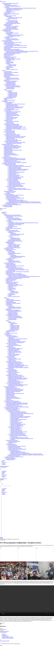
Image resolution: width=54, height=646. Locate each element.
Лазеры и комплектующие (7, 40)
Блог (3, 461)
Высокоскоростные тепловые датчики (11, 145)
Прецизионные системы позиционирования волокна (15, 142)
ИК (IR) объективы (7, 25)
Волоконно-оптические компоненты (10, 80)
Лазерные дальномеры (8, 24)
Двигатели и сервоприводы (11, 335)
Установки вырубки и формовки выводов (15, 185)
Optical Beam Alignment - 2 (9, 152)
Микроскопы (10, 190)
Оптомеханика (4, 101)
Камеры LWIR (8, 10)
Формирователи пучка (10, 59)
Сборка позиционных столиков (12, 139)
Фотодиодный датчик (8, 151)
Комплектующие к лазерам (9, 57)
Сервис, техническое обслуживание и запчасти (12, 204)
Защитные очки (9, 281)
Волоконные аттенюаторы (11, 81)
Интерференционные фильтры (9, 84)
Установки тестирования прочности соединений (17, 188)
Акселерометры (9, 33)
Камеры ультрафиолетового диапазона (13, 23)
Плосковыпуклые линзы (12, 93)
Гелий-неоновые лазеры (8, 46)
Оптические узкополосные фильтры (12, 85)
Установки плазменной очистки (14, 181)
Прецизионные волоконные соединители (13, 143)
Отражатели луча (9, 116)
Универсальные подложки (11, 133)
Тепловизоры (6, 7)
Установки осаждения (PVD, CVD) (14, 178)
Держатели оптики (7, 110)
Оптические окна (7, 76)
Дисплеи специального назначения (10, 5)
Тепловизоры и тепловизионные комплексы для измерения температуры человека (23, 222)
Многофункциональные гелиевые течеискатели (15, 195)
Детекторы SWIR (7, 12)
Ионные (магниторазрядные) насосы (15, 448)
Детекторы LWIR (7, 4)
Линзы (5, 89)
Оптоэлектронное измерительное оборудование (12, 146)
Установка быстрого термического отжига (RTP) (17, 170)
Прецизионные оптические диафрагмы (11, 75)
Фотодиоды (8, 60)
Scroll (1, 645)
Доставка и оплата (5, 636)
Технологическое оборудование (10, 164)
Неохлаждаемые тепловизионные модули (11, 13)
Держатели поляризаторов (11, 118)
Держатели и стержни (8, 120)
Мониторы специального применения (13, 6)
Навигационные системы (6, 30)
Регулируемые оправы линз (11, 113)
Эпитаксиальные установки (16, 420)
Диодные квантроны (12, 65)
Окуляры (5, 14)
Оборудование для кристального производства (14, 165)
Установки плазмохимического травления (16, 176)
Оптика (3, 70)
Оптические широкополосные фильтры (13, 86)
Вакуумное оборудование (8, 194)
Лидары (7, 19)
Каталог (3, 213)
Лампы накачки (9, 66)
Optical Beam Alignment (8, 150)
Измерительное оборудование (7, 144)
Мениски (10, 91)
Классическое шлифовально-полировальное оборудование (14, 159)
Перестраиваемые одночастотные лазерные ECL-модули (16, 45)
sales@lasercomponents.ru (4, 466)
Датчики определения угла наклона (12, 39)
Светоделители (7, 77)
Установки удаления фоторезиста (14, 177)
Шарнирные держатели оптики (12, 112)
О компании (4, 212)
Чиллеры (8, 68)
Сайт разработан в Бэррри (4, 640)
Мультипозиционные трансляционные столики (14, 137)
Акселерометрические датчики (14, 35)
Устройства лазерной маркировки (10, 56)
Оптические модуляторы (8, 41)
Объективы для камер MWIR (11, 28)
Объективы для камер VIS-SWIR (12, 26)
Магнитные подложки (10, 132)
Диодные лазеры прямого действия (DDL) (11, 49)
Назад (1, 209)
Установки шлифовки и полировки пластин (18, 419)
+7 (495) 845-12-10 (3, 467)
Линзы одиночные (9, 90)
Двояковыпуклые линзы (12, 94)
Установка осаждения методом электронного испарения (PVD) (19, 166)
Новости (3, 460)
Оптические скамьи (7, 129)
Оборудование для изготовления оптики (9, 157)
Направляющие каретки (10, 130)
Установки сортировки (12, 171)
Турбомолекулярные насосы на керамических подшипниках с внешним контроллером (24, 201)
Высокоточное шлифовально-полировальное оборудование (15, 158)
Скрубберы (8, 193)
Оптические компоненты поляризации (11, 72)
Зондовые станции (11, 187)
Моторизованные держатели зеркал (14, 363)
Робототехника (9, 16)
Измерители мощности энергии (10, 153)
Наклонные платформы (10, 138)
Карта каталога (2, 1)
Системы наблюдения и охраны (10, 15)
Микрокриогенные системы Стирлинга (11, 29)
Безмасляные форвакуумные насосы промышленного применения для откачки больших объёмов (23, 202)
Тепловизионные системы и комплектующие (10, 3)
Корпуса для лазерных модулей (12, 69)
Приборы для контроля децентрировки (11, 148)
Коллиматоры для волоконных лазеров (13, 58)
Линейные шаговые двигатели (11, 104)
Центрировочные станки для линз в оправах (12, 161)
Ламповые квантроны (12, 64)
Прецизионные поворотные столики (13, 135)
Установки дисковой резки (13, 180)
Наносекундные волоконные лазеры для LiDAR (13, 42)
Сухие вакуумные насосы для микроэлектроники (15, 197)
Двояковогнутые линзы (12, 96)
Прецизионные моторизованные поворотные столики (18, 365)
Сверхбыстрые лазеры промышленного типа (12, 53)
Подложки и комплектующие (9, 131)
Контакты (4, 464)
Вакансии (4, 634)
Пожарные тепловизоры (10, 11)
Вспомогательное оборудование (10, 191)
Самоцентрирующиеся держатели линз (13, 111)
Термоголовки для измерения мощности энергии (15, 393)
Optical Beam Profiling (10, 392)
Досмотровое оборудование (7, 205)
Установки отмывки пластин (13, 175)
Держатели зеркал (9, 119)
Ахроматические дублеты (11, 97)
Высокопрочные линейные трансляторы (13, 127)
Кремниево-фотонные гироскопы (14, 253)
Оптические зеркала (7, 71)
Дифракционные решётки (9, 74)
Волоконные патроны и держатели (12, 109)
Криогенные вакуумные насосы (12, 203)
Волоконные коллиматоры (11, 83)
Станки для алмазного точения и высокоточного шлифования (15, 162)
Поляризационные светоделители (14, 307)
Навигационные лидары (12, 20)
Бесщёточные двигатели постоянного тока (14, 107)
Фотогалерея (4, 462)
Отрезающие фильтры (10, 87)
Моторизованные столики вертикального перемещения (16, 128)
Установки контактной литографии (14, 168)
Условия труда (4, 635)
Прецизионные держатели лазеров (12, 121)
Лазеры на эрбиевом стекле (9, 43)
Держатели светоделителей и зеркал (12, 115)
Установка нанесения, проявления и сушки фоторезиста (18, 169)
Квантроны (8, 63)
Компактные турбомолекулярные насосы (15, 199)
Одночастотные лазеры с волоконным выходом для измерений (15, 47)
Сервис (3, 463)
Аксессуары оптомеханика (9, 108)
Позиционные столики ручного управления (12, 134)
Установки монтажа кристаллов (14, 182)
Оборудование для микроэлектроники (9, 163)
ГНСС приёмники (11, 252)
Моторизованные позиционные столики (11, 124)
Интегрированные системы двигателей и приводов (15, 103)
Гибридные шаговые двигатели (12, 105)
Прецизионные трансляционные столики (13, 140)
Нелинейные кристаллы (8, 98)
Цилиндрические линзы (12, 92)
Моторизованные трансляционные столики (16, 364)
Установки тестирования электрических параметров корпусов (19, 189)
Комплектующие (9, 250)
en (2, 483)
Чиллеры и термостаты (10, 192)
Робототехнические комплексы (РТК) (15, 17)
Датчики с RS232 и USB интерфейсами (11, 154)
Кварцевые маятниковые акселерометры (15, 34)
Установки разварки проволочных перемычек (16, 183)
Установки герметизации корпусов (14, 184)
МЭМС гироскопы (9, 36)
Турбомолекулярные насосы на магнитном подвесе (17, 200)
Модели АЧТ (6, 155)
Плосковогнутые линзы (12, 95)
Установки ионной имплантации (14, 174)
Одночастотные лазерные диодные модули (12, 44)
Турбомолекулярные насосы (11, 198)
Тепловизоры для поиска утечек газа (13, 9)
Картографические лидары (13, 21)
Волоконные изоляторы (10, 82)
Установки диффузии (14, 421)
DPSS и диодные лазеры (10, 280)
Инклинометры (7, 37)
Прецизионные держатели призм (12, 114)
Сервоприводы (11, 337)
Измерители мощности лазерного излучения (12, 147)
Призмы (5, 99)
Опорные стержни (9, 122)
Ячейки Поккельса (9, 61)
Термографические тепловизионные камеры (16, 223)
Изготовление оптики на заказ (9, 100)
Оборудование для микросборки (12, 179)
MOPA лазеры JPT (7, 48)
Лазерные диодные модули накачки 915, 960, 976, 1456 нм (16, 52)
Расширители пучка (10, 67)
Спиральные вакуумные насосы (14, 447)
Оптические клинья (7, 73)
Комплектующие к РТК (12, 18)
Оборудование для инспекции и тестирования (14, 186)
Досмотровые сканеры (8, 206)
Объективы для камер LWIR (11, 27)
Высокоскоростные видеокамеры (12, 22)
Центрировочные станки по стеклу (10, 160)
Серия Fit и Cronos (7, 156)
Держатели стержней (10, 123)
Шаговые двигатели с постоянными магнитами (15, 106)
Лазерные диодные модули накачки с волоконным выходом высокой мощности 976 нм (22, 51)
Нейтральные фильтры (10, 88)
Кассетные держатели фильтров (12, 117)
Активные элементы (10, 62)
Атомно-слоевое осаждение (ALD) (14, 167)
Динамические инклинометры (11, 38)
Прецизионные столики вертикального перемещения (16, 136)
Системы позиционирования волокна (11, 141)
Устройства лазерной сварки (9, 54)
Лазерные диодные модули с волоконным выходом (13, 50)
